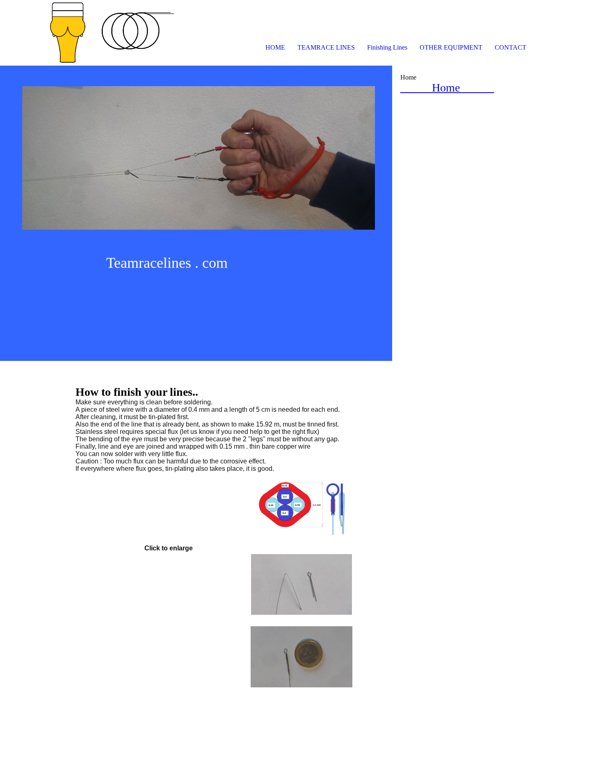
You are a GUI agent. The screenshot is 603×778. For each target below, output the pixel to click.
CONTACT (510, 47)
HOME (275, 47)
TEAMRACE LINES (326, 47)
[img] (94, 33)
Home (447, 87)
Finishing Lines (387, 47)
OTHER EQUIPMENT (451, 47)
